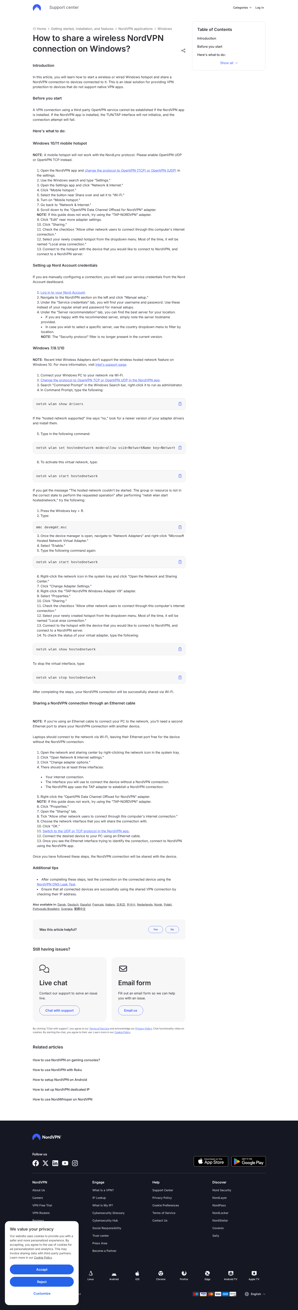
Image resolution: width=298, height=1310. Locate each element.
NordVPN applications (135, 29)
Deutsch (73, 904)
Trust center (100, 1235)
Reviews (38, 1220)
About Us (38, 1190)
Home (41, 29)
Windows (164, 29)
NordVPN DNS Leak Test (56, 884)
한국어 (131, 904)
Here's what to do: (211, 55)
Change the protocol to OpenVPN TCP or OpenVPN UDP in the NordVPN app (100, 380)
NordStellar (220, 1220)
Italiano (110, 904)
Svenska (67, 908)
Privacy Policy (143, 1028)
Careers (37, 1197)
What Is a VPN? (103, 1190)
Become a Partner (104, 1250)
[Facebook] (35, 1163)
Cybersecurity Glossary (108, 1213)
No (172, 929)
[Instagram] (75, 1163)
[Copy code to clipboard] (180, 403)
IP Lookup (99, 1197)
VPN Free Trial (42, 1205)
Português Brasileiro (46, 908)
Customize (41, 1293)
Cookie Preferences (165, 1205)
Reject (42, 1282)
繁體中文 (80, 908)
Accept (42, 1269)
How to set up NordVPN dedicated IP (61, 1089)
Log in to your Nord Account (63, 292)
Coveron (218, 1228)
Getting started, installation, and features (82, 29)
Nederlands (145, 904)
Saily (215, 1235)
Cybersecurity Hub (105, 1220)
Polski (168, 904)
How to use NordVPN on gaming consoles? (66, 1060)
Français (98, 904)
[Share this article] (183, 50)
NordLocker (220, 1213)
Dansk (62, 904)
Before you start (209, 46)
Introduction (206, 38)
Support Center (162, 1190)
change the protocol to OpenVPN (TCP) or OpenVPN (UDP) (130, 170)
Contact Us (160, 1220)
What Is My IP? (102, 1205)
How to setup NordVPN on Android (60, 1080)
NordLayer (219, 1197)
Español (85, 904)
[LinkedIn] (55, 1163)
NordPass (219, 1205)
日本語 (121, 904)
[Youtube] (65, 1163)
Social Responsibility (106, 1228)
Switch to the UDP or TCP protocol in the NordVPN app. (86, 831)
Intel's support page (110, 364)
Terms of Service (99, 1028)
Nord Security (221, 1190)
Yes (155, 929)
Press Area (99, 1243)
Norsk (158, 904)
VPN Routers (41, 1213)
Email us (130, 1010)
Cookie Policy (43, 1257)
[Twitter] (45, 1163)
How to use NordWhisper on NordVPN (62, 1099)
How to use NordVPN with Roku (57, 1070)
